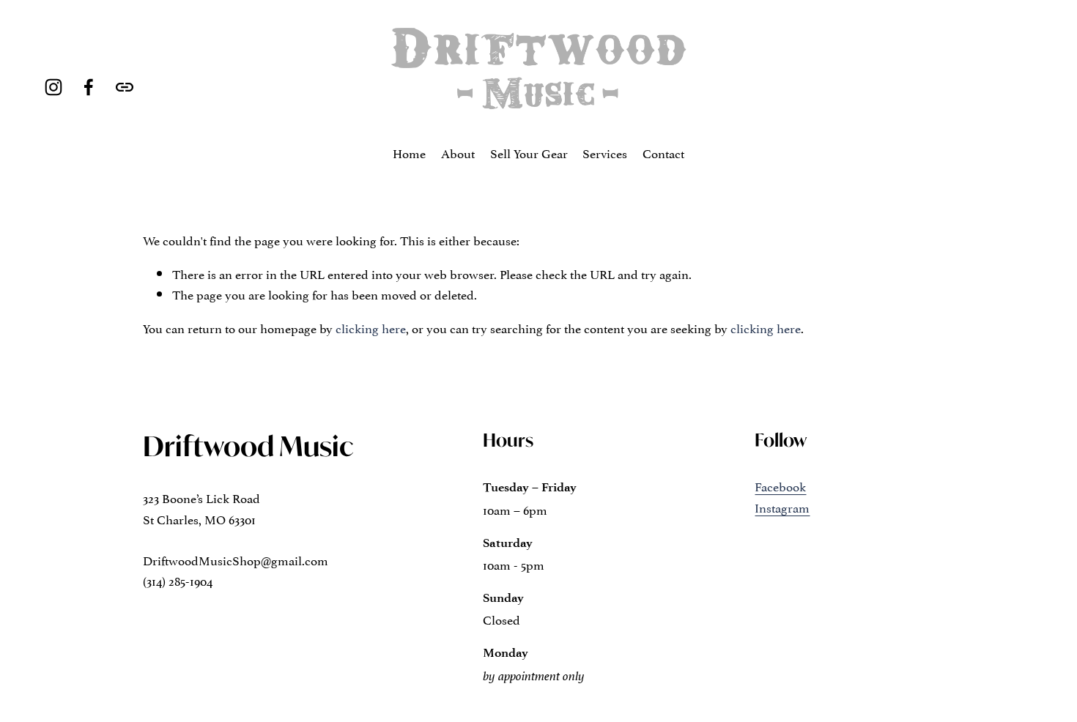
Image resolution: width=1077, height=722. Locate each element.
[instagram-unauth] (53, 87)
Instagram (782, 506)
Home (409, 152)
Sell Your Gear (529, 152)
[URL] (124, 87)
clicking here (371, 327)
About (458, 152)
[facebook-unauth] (88, 87)
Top (1045, 689)
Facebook (780, 485)
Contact (663, 152)
